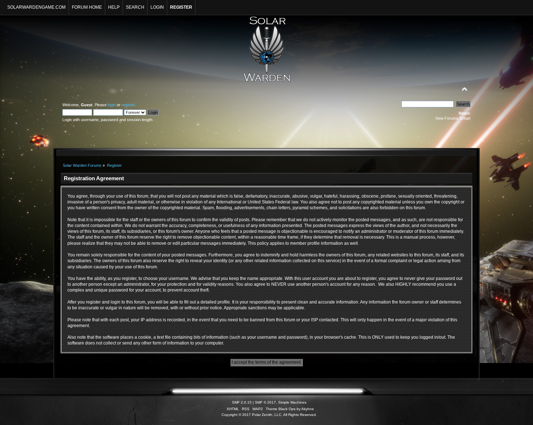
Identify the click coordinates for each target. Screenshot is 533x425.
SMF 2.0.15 (242, 402)
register (128, 105)
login (112, 105)
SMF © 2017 (265, 402)
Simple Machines (292, 402)
